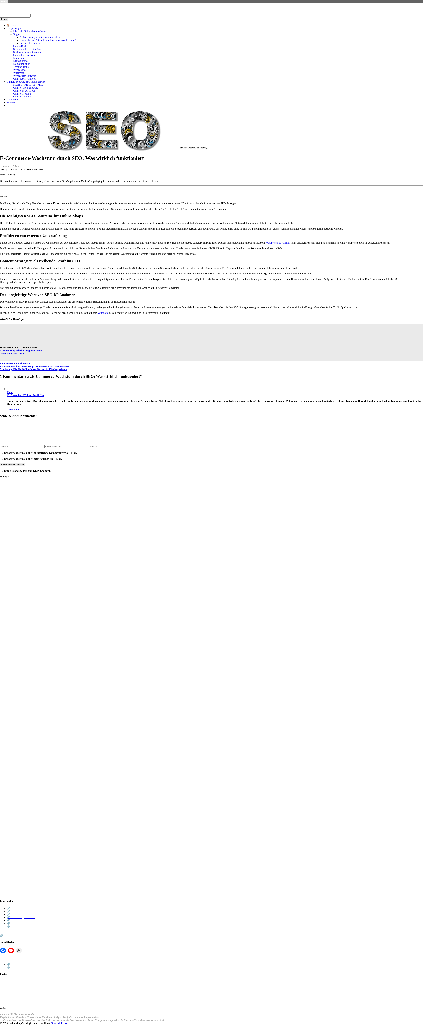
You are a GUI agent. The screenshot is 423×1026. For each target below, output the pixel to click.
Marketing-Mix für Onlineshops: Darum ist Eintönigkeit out (33, 369)
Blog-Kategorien (15, 28)
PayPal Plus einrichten (31, 43)
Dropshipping (20, 60)
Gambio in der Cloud (24, 90)
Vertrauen (103, 312)
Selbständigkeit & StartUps (27, 49)
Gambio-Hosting (22, 93)
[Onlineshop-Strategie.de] (26, 12)
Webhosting (19, 69)
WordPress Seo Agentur (277, 242)
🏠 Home (12, 25)
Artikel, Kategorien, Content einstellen (40, 37)
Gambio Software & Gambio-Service (26, 81)
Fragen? (11, 102)
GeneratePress (59, 1023)
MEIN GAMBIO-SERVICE (28, 84)
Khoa (10, 392)
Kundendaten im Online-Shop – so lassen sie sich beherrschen (34, 366)
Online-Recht (20, 46)
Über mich (12, 99)
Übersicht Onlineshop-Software (29, 31)
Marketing (18, 58)
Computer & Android (24, 78)
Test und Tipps (21, 66)
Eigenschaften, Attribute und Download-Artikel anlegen (49, 40)
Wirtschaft (18, 72)
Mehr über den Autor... (13, 353)
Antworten (13, 409)
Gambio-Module (22, 96)
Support (17, 34)
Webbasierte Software (24, 75)
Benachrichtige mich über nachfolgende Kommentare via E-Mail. (40, 452)
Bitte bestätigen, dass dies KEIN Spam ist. (27, 470)
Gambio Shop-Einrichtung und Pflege (21, 350)
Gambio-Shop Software (25, 87)
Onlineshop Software (24, 55)
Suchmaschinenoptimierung (27, 52)
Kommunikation (21, 63)
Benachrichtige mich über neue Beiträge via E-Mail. (33, 458)
